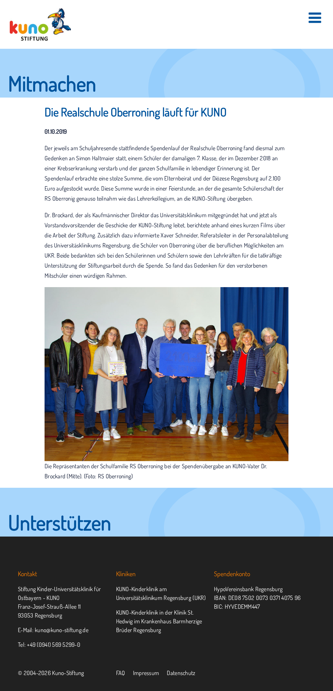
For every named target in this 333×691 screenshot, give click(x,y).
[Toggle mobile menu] (316, 17)
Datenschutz (181, 672)
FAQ (120, 672)
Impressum (146, 672)
